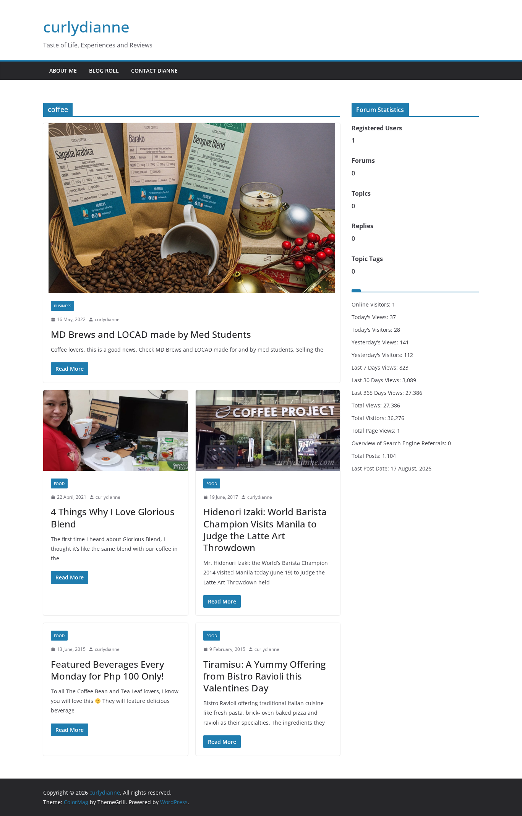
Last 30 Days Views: (377, 380)
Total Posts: (367, 455)
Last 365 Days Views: (378, 392)
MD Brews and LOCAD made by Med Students (151, 334)
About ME (63, 70)
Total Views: (367, 405)
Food (59, 483)
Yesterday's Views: (376, 342)
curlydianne (86, 26)
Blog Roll (104, 70)
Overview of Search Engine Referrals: (400, 443)
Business (62, 305)
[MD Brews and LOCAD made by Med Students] (191, 208)
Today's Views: (371, 317)
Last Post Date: (371, 468)
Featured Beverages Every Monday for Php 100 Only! (107, 670)
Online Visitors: (372, 304)
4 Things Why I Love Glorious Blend (113, 517)
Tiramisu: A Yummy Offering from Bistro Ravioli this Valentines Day (264, 676)
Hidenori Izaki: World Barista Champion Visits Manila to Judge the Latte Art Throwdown (265, 529)
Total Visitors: (369, 418)
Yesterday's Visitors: (378, 355)
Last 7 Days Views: (375, 367)
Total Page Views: (374, 430)
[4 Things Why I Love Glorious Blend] (115, 430)
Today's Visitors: (373, 329)
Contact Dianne (154, 70)
